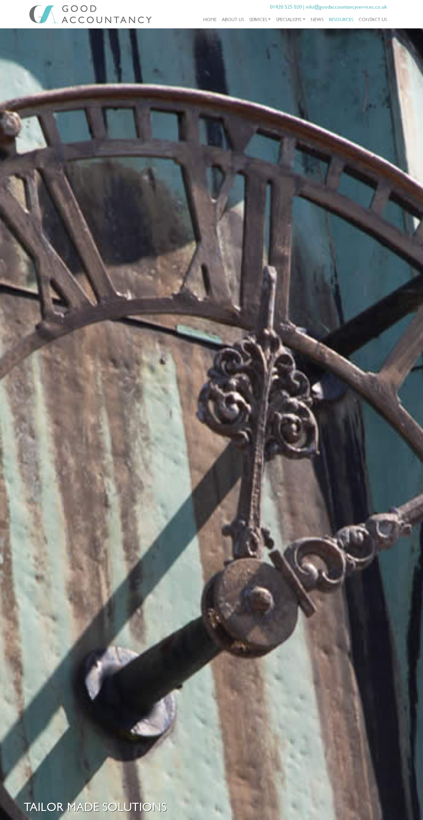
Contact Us (373, 19)
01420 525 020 (286, 6)
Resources (342, 19)
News (317, 19)
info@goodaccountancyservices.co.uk (346, 6)
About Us (233, 19)
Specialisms (288, 19)
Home (209, 19)
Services (258, 19)
